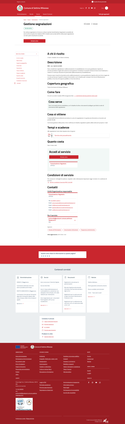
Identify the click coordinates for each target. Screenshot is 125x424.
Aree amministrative (21, 356)
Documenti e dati (20, 361)
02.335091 (21, 389)
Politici (17, 372)
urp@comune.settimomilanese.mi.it (61, 210)
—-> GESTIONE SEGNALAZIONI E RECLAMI (85, 96)
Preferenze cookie (21, 419)
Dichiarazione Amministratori (24, 359)
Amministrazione (21, 14)
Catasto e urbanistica (45, 367)
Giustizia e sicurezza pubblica (71, 356)
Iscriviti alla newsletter (69, 393)
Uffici (17, 374)
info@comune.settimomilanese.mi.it (61, 205)
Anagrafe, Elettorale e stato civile (48, 359)
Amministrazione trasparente (71, 382)
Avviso (89, 356)
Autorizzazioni (43, 364)
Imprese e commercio (69, 361)
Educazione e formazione (46, 372)
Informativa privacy (68, 385)
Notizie (89, 361)
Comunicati (90, 359)
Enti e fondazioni (20, 364)
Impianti (65, 359)
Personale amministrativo (23, 369)
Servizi (38, 14)
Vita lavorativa (67, 372)
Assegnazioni (43, 361)
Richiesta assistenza (44, 385)
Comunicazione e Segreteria (58, 164)
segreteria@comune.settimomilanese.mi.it (62, 207)
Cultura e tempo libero (45, 369)
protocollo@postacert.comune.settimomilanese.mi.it (60, 219)
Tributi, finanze (67, 369)
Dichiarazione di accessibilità (71, 390)
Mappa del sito (30, 419)
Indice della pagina (20, 54)
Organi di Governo (21, 367)
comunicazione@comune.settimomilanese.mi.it (63, 203)
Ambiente (42, 356)
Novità (31, 14)
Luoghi (89, 373)
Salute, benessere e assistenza (71, 367)
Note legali (66, 388)
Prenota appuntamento (45, 388)
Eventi (89, 371)
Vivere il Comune (47, 14)
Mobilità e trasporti (68, 364)
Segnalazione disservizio (46, 390)
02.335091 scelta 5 (55, 200)
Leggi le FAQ (42, 382)
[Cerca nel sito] (106, 8)
